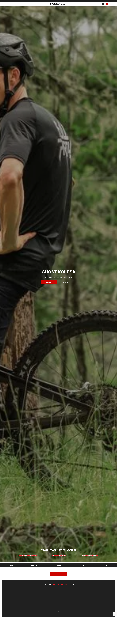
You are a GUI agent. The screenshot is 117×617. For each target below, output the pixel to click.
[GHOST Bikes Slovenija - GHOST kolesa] (58, 4)
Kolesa (4, 4)
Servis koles (12, 4)
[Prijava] (107, 4)
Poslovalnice (20, 4)
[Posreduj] (103, 4)
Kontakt (27, 4)
